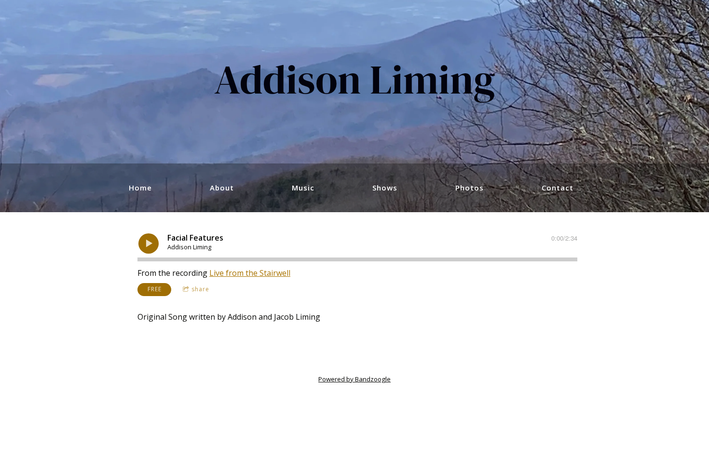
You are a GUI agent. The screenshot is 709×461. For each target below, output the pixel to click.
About (222, 187)
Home (140, 187)
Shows (384, 187)
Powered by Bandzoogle (354, 379)
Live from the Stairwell (249, 273)
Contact (557, 187)
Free (155, 289)
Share (200, 289)
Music (303, 187)
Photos (469, 187)
